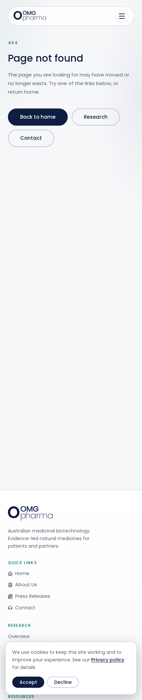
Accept (28, 682)
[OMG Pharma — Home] (30, 16)
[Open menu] (121, 16)
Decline (63, 682)
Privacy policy (107, 659)
